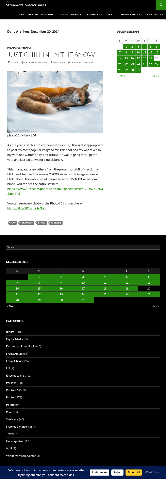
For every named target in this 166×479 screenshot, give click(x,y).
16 (132, 58)
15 (126, 58)
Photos (111, 14)
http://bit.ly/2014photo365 (26, 208)
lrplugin (59, 62)
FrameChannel (15, 361)
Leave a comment (82, 62)
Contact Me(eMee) (71, 14)
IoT (8, 368)
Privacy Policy (154, 14)
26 (150, 64)
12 (150, 52)
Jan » (156, 76)
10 (138, 52)
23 (132, 64)
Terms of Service (130, 14)
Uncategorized (15, 441)
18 (144, 58)
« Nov (121, 76)
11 (144, 52)
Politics (11, 404)
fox (13, 222)
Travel (10, 433)
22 (126, 64)
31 (138, 70)
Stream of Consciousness (26, 5)
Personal (11, 382)
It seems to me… (16, 375)
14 (119, 58)
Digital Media (14, 339)
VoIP (9, 448)
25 (144, 64)
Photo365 (13, 47)
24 (138, 64)
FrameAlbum (94, 14)
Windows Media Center (21, 455)
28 (119, 70)
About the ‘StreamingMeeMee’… (37, 14)
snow (41, 222)
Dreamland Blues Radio (21, 346)
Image (14, 62)
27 (156, 64)
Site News (12, 419)
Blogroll (11, 331)
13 (156, 52)
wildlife (56, 222)
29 (126, 70)
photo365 (27, 222)
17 (138, 58)
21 (119, 64)
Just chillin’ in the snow (51, 54)
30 (132, 70)
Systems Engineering (19, 426)
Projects (11, 412)
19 (150, 58)
